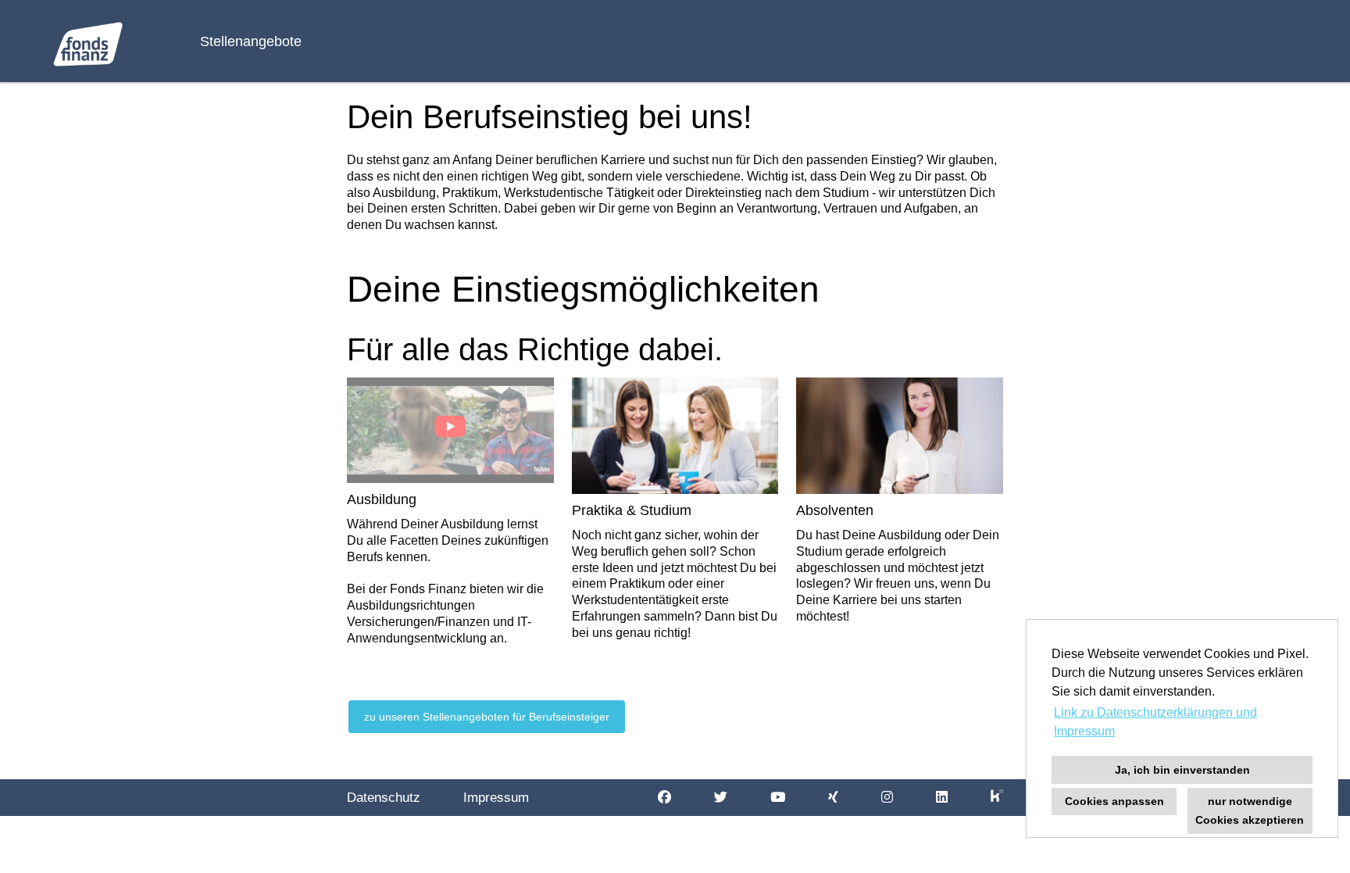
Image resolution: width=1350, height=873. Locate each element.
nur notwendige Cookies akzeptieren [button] (1249, 810)
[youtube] (777, 797)
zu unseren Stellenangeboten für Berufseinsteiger (486, 716)
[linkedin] (942, 797)
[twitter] (720, 797)
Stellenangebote (251, 41)
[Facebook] (664, 797)
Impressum (496, 797)
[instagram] (887, 797)
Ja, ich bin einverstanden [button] (1182, 770)
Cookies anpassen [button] (1114, 801)
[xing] (833, 797)
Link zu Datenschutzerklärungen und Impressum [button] (1155, 722)
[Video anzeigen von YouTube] (450, 430)
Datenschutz (383, 797)
